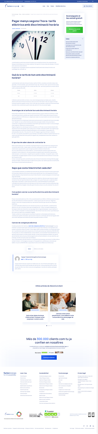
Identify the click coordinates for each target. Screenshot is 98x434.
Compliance (55, 428)
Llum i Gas (23, 373)
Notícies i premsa (8, 428)
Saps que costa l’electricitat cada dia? (74, 52)
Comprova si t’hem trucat (64, 389)
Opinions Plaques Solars (45, 380)
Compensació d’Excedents (45, 393)
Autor (29, 249)
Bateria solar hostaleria (44, 399)
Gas (48, 6)
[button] (46, 325)
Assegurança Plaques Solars (46, 389)
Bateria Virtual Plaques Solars (46, 397)
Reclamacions (48, 428)
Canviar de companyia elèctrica (73, 57)
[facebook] (25, 259)
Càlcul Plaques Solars (44, 378)
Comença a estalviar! (49, 357)
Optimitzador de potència (26, 385)
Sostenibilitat (44, 373)
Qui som (60, 380)
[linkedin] (28, 259)
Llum (44, 6)
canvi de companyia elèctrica (36, 226)
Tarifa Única (23, 378)
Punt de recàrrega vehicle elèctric (47, 403)
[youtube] (31, 259)
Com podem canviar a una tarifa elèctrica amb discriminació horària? (74, 54)
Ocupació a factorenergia (18, 428)
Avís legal (72, 428)
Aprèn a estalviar (16, 28)
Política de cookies (79, 428)
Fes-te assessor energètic (65, 385)
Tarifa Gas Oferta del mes (26, 395)
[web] (23, 259)
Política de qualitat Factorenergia (66, 391)
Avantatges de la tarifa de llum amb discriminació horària (73, 45)
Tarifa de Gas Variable (25, 391)
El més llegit (82, 373)
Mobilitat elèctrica (60, 6)
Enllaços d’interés (29, 428)
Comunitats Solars (43, 401)
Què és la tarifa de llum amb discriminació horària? (72, 42)
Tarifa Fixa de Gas (24, 389)
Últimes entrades (38, 249)
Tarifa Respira (23, 376)
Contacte (61, 387)
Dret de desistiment (39, 428)
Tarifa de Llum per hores (25, 380)
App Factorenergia (63, 378)
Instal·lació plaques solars (45, 376)
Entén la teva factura (25, 387)
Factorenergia (63, 373)
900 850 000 (33, 1)
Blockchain (41, 387)
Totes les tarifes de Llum (26, 382)
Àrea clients (89, 6)
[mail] (22, 259)
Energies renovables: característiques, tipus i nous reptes (84, 381)
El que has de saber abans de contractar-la (72, 49)
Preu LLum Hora (23, 383)
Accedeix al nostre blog (82, 1)
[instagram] (26, 259)
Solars (52, 6)
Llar (23, 6)
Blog (60, 382)
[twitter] (29, 259)
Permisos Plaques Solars (45, 382)
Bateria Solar (42, 395)
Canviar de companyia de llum (65, 383)
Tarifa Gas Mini (23, 393)
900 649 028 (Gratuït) (18, 1)
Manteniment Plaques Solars (46, 383)
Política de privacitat (89, 428)
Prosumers (41, 391)
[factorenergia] (12, 6)
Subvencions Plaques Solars (45, 385)
